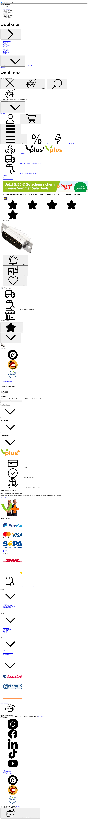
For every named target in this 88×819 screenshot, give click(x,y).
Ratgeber (5, 632)
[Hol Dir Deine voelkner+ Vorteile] (44, 153)
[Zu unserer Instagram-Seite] (12, 728)
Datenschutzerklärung (7, 771)
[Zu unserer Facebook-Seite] (12, 738)
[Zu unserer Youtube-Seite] (12, 768)
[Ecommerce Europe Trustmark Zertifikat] (12, 379)
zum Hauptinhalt (6, 9)
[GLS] (12, 575)
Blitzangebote (71, 143)
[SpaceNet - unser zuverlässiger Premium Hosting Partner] (12, 681)
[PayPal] (12, 529)
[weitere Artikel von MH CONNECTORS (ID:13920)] (5, 199)
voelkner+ (5, 604)
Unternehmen (6, 603)
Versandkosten (6, 628)
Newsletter (5, 631)
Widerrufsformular (7, 630)
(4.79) (21, 331)
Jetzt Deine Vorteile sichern (6, 497)
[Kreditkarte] (12, 539)
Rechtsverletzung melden (8, 653)
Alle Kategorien (6, 16)
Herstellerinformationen (5, 401)
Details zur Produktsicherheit (16, 401)
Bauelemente (5, 49)
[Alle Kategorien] (11, 129)
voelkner (2, 321)
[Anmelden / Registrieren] (10, 123)
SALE (4, 51)
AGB (4, 770)
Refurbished (5, 53)
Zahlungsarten (6, 626)
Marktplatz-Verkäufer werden (9, 606)
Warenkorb (6, 14)
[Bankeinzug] (12, 549)
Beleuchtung (5, 44)
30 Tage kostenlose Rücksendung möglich (28, 173)
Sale (47, 143)
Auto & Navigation (7, 46)
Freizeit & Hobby (6, 50)
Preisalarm (25, 264)
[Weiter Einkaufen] (11, 34)
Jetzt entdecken (41, 716)
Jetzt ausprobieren (4, 100)
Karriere (4, 608)
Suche (5, 11)
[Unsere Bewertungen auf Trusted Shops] (12, 359)
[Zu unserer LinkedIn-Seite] (12, 748)
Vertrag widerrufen (7, 654)
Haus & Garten (6, 43)
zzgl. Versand (18, 806)
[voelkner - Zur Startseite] (10, 28)
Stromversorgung (6, 45)
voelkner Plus (6, 52)
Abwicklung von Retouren (8, 651)
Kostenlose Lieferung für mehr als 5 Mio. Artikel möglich (31, 163)
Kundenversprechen (7, 607)
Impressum (5, 772)
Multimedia (5, 42)
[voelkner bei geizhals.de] (12, 690)
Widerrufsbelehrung (7, 629)
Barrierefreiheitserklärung (8, 773)
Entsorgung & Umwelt (7, 381)
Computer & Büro (7, 41)
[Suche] (57, 84)
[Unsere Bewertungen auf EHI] (12, 369)
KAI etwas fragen (4, 717)
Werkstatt (5, 48)
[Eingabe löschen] (11, 84)
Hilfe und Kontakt (7, 650)
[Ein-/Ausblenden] (11, 338)
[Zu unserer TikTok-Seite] (12, 758)
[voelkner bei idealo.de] (12, 700)
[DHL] (12, 565)
